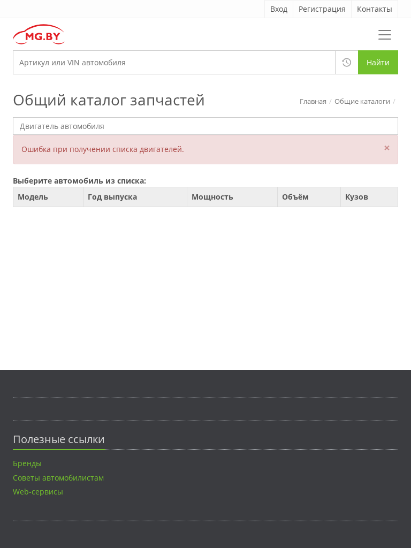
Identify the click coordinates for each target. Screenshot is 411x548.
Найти (378, 62)
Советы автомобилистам (58, 478)
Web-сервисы (38, 491)
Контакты (374, 9)
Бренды (27, 463)
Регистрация (322, 9)
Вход (278, 9)
